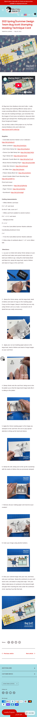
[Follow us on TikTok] (14, 692)
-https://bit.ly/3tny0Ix (18, 169)
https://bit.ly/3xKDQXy (19, 145)
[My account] (22, 15)
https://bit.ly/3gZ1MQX (27, 152)
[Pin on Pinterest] (12, 642)
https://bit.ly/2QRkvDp (20, 185)
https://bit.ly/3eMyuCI (8, 142)
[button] (18, 714)
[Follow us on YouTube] (10, 692)
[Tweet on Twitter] (16, 642)
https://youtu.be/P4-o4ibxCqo (10, 129)
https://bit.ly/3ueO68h (28, 162)
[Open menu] (3, 10)
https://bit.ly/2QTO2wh (20, 156)
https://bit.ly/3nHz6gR (17, 192)
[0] (33, 15)
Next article (29, 653)
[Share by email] (19, 642)
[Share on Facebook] (8, 642)
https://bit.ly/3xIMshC (24, 173)
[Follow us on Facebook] (3, 692)
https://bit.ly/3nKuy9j (22, 166)
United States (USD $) (8, 683)
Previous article (9, 653)
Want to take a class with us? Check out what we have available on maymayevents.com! (18, 2)
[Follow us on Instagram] (7, 692)
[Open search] (18, 15)
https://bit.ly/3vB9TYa (8, 179)
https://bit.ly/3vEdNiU (19, 189)
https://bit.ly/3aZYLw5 (26, 159)
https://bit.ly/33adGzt (23, 149)
